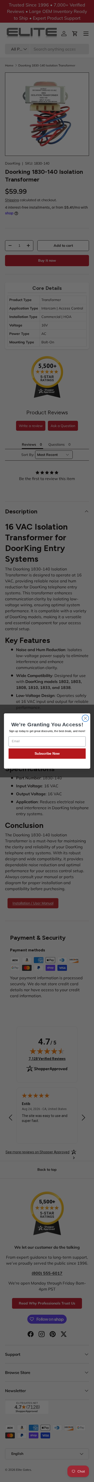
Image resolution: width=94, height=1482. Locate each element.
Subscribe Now (47, 753)
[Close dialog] (85, 718)
